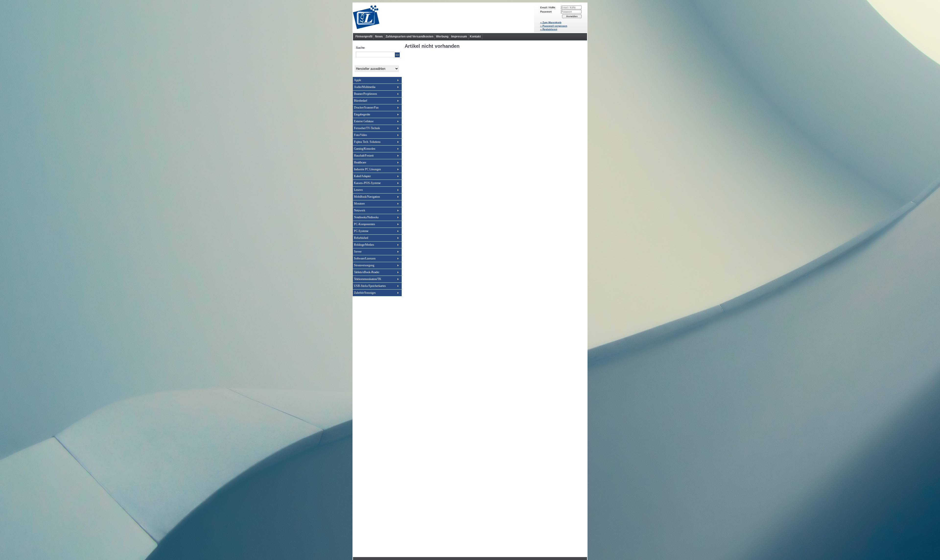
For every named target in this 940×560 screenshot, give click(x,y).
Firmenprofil (363, 36)
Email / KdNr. (548, 7)
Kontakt (475, 36)
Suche (360, 47)
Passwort (546, 11)
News (379, 36)
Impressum (459, 36)
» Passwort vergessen (553, 25)
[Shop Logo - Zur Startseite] (443, 17)
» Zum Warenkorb (550, 22)
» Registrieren (548, 29)
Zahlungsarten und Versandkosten (409, 36)
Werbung (442, 36)
